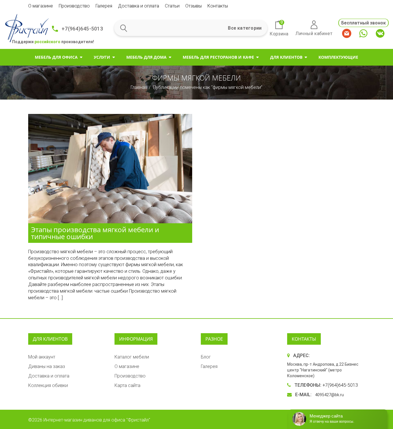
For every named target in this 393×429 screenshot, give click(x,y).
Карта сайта (127, 385)
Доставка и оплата (138, 6)
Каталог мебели (132, 357)
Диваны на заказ (46, 366)
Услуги (102, 57)
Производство (74, 6)
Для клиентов (286, 57)
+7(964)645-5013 (82, 29)
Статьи (172, 6)
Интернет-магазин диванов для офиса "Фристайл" (96, 420)
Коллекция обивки (48, 385)
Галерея (104, 6)
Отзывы (193, 6)
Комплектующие (338, 57)
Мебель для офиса (56, 57)
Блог (206, 357)
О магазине (40, 6)
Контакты (217, 6)
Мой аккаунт (41, 357)
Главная (139, 87)
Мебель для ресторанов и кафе (218, 57)
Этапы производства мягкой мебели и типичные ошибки (95, 233)
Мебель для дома (146, 57)
